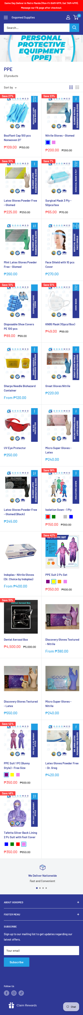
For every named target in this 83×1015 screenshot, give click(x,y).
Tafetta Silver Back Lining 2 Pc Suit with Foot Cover (20, 835)
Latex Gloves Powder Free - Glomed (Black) (20, 512)
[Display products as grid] (71, 87)
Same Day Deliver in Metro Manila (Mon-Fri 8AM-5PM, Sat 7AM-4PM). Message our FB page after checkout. (41, 5)
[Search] (74, 27)
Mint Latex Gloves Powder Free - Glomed (20, 264)
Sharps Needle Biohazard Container (20, 388)
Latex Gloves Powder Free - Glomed (20, 203)
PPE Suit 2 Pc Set (56, 574)
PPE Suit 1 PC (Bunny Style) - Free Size (17, 765)
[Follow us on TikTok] (21, 993)
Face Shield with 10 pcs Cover (59, 264)
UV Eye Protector (15, 448)
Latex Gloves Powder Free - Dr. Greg (62, 765)
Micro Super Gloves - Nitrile (58, 704)
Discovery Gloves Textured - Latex (21, 704)
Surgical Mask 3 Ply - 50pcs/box (58, 203)
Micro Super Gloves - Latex (58, 450)
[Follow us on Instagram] (14, 993)
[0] (76, 17)
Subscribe (17, 962)
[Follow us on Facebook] (6, 993)
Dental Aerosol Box (16, 639)
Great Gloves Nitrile (57, 386)
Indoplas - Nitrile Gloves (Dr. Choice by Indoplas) (19, 577)
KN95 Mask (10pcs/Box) (60, 324)
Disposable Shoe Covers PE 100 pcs (19, 326)
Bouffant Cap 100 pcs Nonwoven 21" (17, 138)
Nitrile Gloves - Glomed (59, 135)
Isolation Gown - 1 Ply (58, 509)
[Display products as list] (77, 87)
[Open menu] (6, 17)
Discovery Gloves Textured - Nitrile (62, 642)
